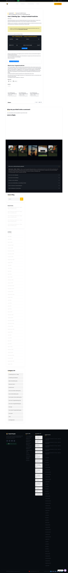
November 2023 (11, 323)
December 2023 (11, 320)
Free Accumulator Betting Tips (15, 390)
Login (55, 0)
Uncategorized (11, 419)
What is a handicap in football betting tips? (15, 185)
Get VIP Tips (58, 3)
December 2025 (11, 250)
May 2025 (9, 271)
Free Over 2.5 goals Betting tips (15, 403)
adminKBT (12, 13)
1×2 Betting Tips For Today (14, 374)
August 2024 (10, 297)
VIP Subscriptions (31, 3)
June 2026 (10, 233)
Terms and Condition (28, 458)
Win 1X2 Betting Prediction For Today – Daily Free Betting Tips (53, 439)
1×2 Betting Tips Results (13, 377)
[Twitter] (12, 441)
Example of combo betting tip (13, 180)
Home (17, 3)
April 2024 (10, 309)
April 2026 (10, 239)
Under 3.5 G (43, 150)
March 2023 (10, 346)
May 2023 (9, 340)
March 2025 (10, 277)
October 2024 (10, 291)
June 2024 (10, 303)
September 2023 (11, 329)
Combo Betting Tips (29, 436)
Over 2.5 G (32, 150)
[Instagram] (10, 441)
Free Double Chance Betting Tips (15, 397)
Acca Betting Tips (29, 445)
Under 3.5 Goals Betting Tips (28, 438)
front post (11, 413)
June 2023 (10, 338)
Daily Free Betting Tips (13, 14)
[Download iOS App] (14, 441)
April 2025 (10, 274)
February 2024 (10, 314)
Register (60, 0)
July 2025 (9, 265)
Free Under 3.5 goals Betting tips (15, 410)
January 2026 (10, 248)
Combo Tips (53, 150)
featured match (12, 384)
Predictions (23, 3)
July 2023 (9, 335)
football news (11, 387)
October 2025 (10, 256)
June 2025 (10, 268)
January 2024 (10, 317)
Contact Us (28, 454)
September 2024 (11, 294)
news (10, 416)
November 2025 (11, 253)
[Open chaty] (65, 570)
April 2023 (10, 343)
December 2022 (11, 355)
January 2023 (10, 352)
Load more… (24, 48)
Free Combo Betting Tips (13, 394)
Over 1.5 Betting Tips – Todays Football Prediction (23, 16)
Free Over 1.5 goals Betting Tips (24, 14)
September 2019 (11, 361)
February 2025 (10, 279)
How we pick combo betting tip (13, 177)
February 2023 (10, 349)
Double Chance (13, 150)
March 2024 (10, 311)
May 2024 (9, 306)
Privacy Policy (28, 456)
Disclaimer (28, 460)
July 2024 (9, 300)
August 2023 (10, 332)
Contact (37, 3)
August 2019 (10, 364)
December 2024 (11, 285)
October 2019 (10, 358)
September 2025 (11, 259)
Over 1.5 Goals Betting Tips (28, 444)
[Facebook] (7, 441)
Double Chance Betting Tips (28, 448)
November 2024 (11, 288)
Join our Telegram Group (13, 61)
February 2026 (10, 245)
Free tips (10, 406)
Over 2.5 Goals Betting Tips (28, 441)
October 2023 (10, 326)
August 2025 (10, 262)
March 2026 (10, 242)
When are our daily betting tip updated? (16, 166)
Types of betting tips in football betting (14, 188)
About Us (27, 452)
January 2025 (10, 282)
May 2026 (9, 236)
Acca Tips (22, 150)
